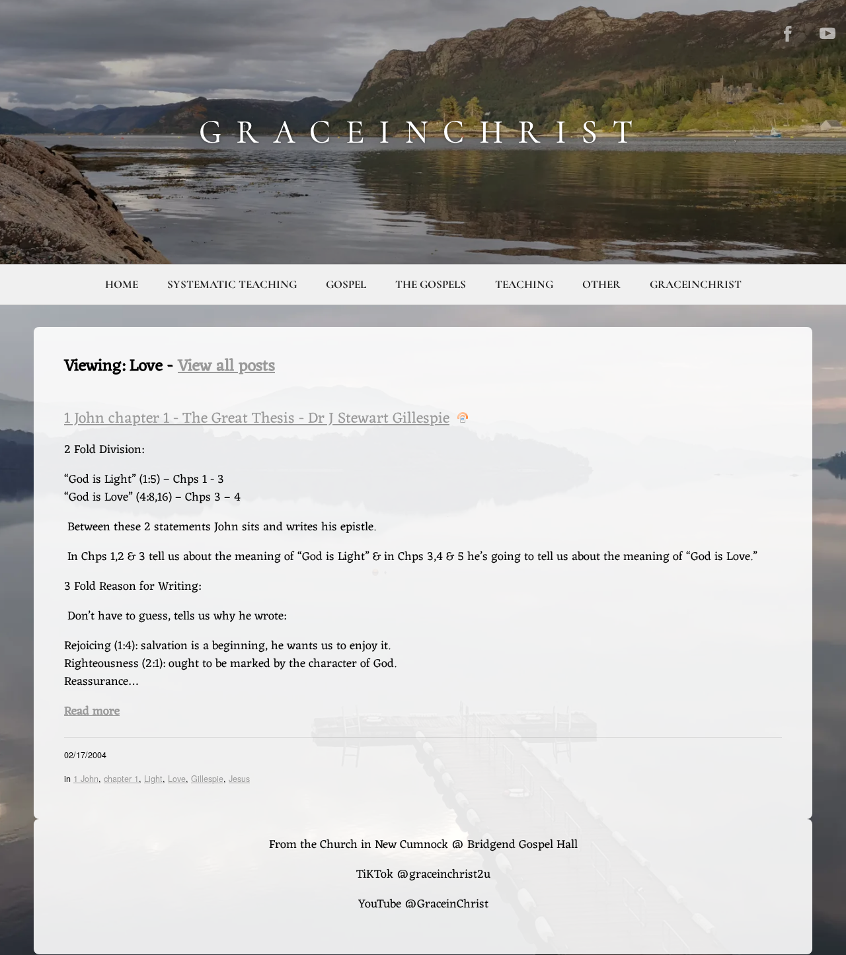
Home (121, 284)
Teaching (524, 284)
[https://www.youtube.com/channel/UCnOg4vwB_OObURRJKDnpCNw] (827, 34)
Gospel (346, 284)
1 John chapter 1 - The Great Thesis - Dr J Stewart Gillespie (256, 419)
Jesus (239, 779)
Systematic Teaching (232, 284)
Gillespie (207, 779)
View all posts (226, 366)
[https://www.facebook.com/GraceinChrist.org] (788, 34)
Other (601, 284)
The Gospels (430, 284)
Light (153, 779)
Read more (92, 711)
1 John (85, 779)
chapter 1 (121, 779)
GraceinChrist (696, 284)
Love (177, 779)
